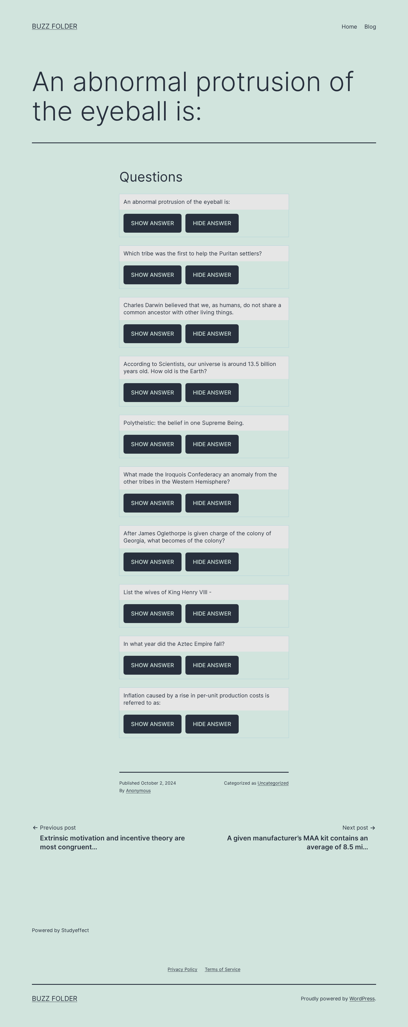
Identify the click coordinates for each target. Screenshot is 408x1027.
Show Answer (152, 223)
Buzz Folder (54, 26)
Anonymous (138, 790)
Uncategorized (273, 783)
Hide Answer (212, 223)
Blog (370, 26)
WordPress (362, 998)
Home (349, 26)
